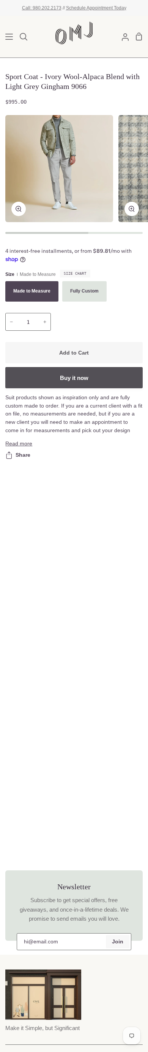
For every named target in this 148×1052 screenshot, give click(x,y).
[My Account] (122, 37)
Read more (18, 444)
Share (23, 455)
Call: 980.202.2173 (41, 7)
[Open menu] (7, 37)
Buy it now (74, 378)
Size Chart (75, 273)
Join (117, 942)
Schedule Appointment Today (96, 7)
